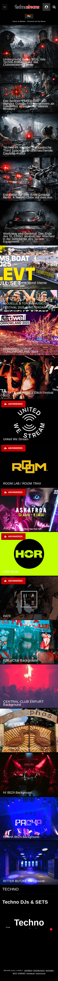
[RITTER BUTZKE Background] (29, 863)
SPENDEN (28, 970)
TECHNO (10, 889)
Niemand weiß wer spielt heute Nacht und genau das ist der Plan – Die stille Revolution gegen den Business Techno (29, 237)
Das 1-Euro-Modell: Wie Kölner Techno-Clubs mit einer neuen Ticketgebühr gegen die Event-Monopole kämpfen (24, 193)
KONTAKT (22, 973)
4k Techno (26, 572)
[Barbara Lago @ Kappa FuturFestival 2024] (29, 267)
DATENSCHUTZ (39, 970)
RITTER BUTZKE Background (23, 881)
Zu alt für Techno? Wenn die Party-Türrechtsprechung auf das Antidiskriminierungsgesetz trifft (27, 106)
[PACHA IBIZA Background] (29, 819)
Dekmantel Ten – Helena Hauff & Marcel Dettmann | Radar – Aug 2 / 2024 (27, 392)
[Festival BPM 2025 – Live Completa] (29, 333)
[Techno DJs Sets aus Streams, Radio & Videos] (27, 7)
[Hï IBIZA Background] (29, 774)
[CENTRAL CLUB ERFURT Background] (29, 686)
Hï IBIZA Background (17, 792)
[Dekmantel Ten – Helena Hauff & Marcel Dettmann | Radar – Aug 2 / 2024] (29, 377)
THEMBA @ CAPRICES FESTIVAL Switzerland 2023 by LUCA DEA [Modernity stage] (26, 303)
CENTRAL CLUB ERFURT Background (23, 703)
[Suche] (54, 7)
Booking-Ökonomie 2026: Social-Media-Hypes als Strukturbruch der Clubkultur (29, 150)
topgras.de (31, 973)
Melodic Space (29, 616)
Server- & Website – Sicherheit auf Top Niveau (29, 21)
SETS (15, 973)
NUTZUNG (49, 970)
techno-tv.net (40, 973)
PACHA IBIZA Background (21, 837)
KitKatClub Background (20, 660)
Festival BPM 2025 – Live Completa (27, 351)
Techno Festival (29, 483)
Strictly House (29, 528)
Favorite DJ (27, 439)
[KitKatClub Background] (29, 642)
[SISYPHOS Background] (29, 730)
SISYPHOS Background (19, 748)
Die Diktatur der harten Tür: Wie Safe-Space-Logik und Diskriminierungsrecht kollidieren (25, 62)
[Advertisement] (29, 947)
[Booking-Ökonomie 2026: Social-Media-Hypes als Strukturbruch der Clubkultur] (29, 135)
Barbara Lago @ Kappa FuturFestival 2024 (20, 284)
